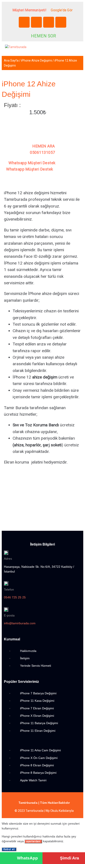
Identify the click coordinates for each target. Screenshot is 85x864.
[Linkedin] (48, 22)
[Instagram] (36, 22)
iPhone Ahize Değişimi (36, 60)
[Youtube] (60, 22)
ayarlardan (33, 841)
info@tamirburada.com (20, 623)
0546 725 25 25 (15, 597)
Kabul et (9, 849)
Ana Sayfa (11, 60)
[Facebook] (24, 22)
